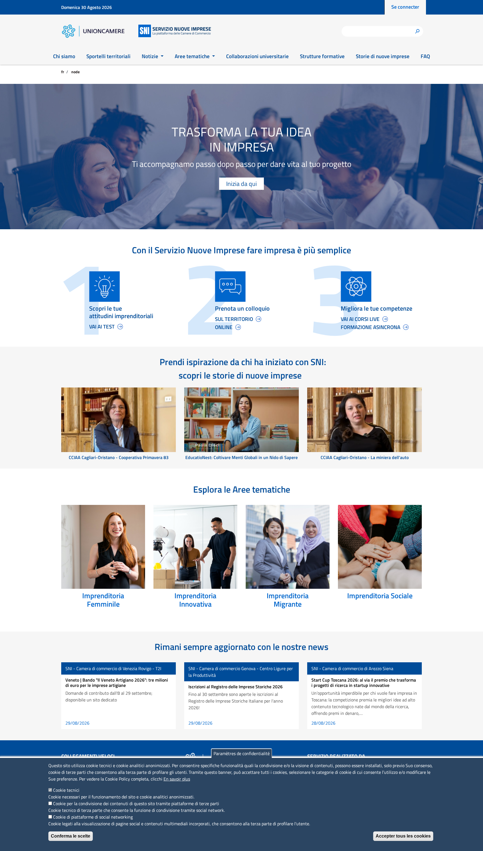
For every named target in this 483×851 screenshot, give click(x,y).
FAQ (425, 56)
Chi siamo (64, 56)
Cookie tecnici (66, 790)
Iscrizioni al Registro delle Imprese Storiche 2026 (235, 686)
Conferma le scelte (70, 836)
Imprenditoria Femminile (103, 600)
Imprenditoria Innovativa (195, 600)
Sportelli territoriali (108, 56)
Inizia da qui (241, 183)
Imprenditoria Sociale (380, 595)
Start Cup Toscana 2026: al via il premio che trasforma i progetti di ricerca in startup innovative (363, 683)
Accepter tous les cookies (403, 836)
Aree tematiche (193, 56)
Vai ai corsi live (360, 319)
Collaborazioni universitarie (257, 56)
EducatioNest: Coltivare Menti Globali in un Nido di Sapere (241, 457)
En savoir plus (177, 779)
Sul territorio (234, 319)
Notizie (150, 56)
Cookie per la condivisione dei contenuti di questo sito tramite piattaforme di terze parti (136, 803)
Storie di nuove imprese (382, 56)
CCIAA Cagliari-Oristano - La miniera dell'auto (365, 457)
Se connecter (405, 7)
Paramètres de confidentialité (242, 753)
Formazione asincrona (370, 327)
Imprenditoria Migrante (288, 600)
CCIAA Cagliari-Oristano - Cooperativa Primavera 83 (119, 457)
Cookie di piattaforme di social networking (93, 817)
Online (224, 327)
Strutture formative (322, 56)
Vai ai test (102, 326)
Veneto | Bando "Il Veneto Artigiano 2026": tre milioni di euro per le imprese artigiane (116, 683)
